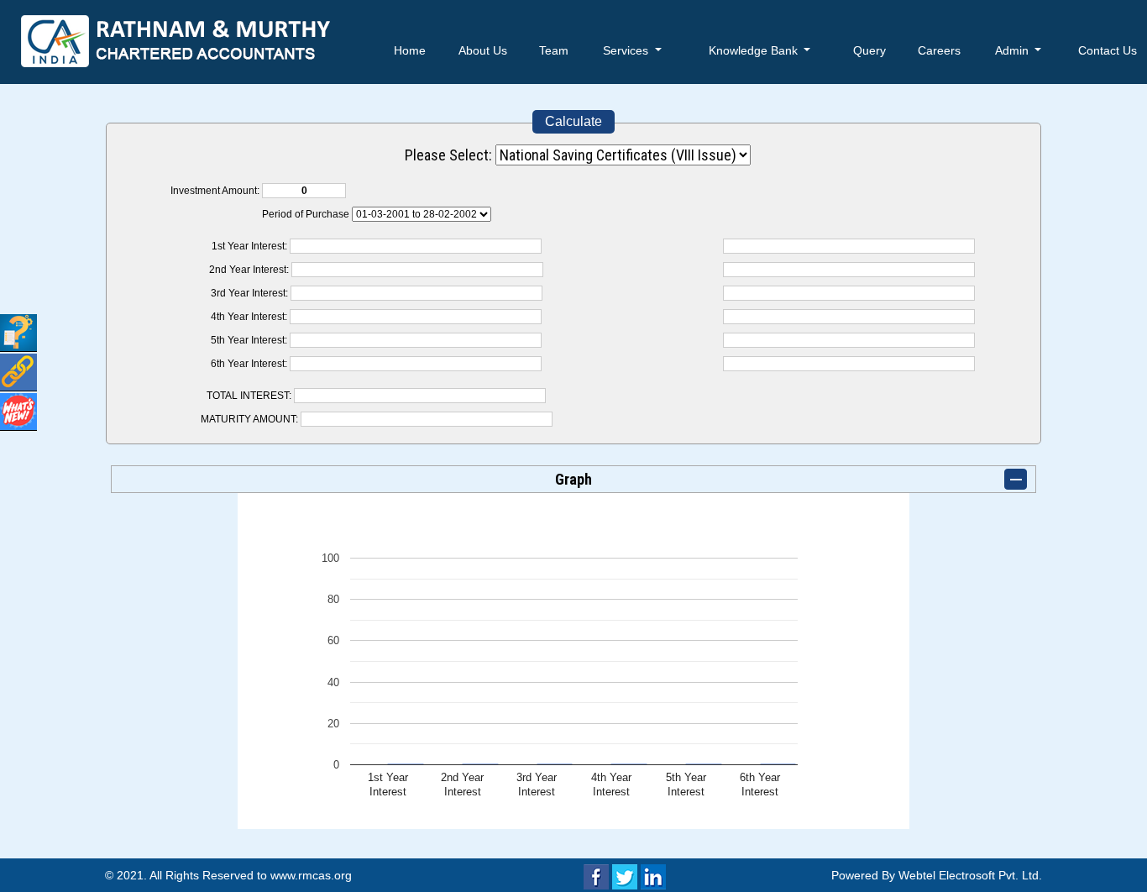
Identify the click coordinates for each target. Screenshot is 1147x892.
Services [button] (627, 50)
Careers (939, 50)
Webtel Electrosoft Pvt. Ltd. (970, 875)
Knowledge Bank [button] (755, 50)
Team (553, 50)
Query (869, 50)
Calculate (573, 121)
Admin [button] (1013, 50)
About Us (482, 50)
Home (410, 50)
